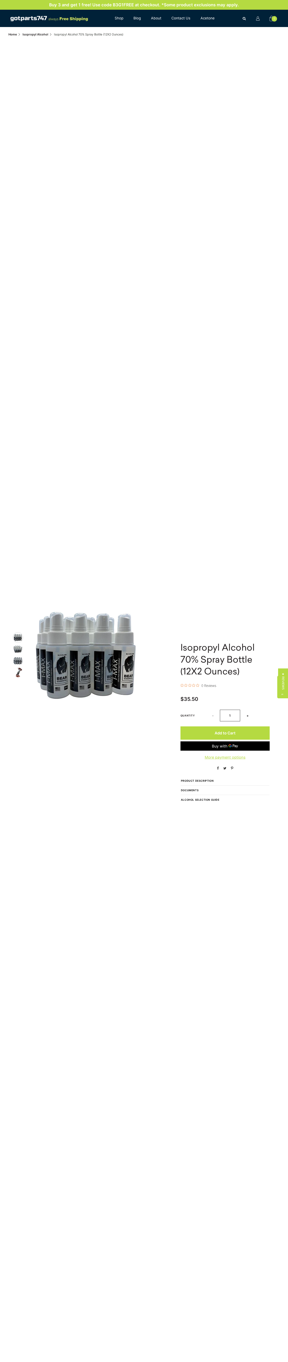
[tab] (18, 637)
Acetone (208, 18)
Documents (190, 790)
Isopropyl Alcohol (35, 34)
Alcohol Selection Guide (200, 799)
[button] (283, 681)
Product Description (197, 780)
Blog (137, 18)
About (156, 18)
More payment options (225, 757)
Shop (119, 18)
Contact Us (180, 18)
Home (12, 34)
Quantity (187, 715)
